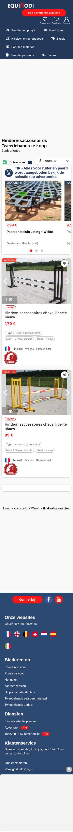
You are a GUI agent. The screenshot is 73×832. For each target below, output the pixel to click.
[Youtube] (59, 600)
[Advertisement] (36, 98)
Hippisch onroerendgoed (27, 38)
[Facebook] (49, 600)
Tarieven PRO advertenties (22, 733)
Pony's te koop (14, 673)
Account (66, 23)
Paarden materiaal (23, 46)
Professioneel (17, 162)
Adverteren (12, 727)
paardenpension (15, 686)
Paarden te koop (15, 667)
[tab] (31, 250)
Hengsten (11, 679)
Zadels (60, 38)
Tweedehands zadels (19, 704)
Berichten (56, 23)
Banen (51, 55)
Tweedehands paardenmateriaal (26, 698)
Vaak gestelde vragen (19, 769)
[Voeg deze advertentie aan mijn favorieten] (65, 263)
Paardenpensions (22, 55)
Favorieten (45, 23)
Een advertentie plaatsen (44, 12)
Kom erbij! (27, 599)
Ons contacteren (16, 763)
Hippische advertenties (20, 692)
